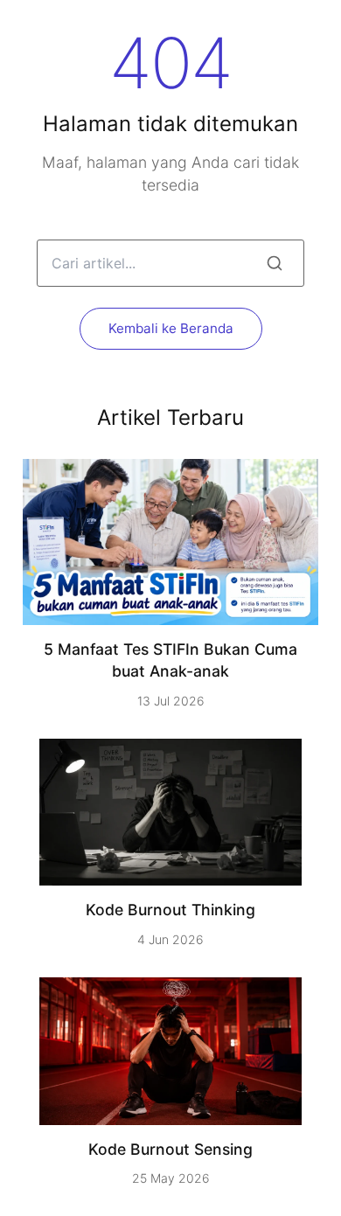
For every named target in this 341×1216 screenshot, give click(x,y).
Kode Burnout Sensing (170, 1149)
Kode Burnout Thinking (170, 909)
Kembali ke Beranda (170, 328)
